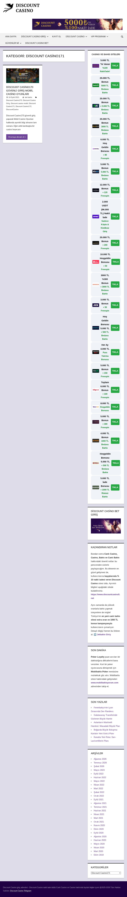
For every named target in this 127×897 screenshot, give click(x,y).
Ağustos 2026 (100, 759)
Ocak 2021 (99, 822)
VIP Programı (98, 36)
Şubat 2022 (99, 792)
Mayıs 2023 (99, 770)
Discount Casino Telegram (20, 891)
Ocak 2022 (99, 796)
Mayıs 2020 (99, 844)
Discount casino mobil (19, 103)
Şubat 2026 (99, 766)
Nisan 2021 (99, 814)
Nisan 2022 (99, 785)
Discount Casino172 (23, 106)
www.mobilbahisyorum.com (104, 682)
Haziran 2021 (100, 810)
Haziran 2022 (100, 777)
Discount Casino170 (14, 100)
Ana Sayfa (10, 36)
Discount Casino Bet (36, 43)
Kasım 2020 (99, 825)
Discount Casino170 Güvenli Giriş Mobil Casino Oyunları (19, 90)
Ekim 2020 (99, 829)
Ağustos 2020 (100, 836)
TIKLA (115, 66)
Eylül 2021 (98, 799)
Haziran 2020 (100, 840)
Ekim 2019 (99, 855)
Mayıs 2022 (99, 781)
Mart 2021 (98, 818)
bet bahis (28, 97)
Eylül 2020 (98, 833)
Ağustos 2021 (100, 803)
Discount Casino (75, 36)
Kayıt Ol (56, 36)
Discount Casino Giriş (33, 36)
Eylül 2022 (98, 774)
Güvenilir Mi (12, 43)
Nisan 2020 (99, 847)
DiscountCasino (12, 109)
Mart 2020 (98, 851)
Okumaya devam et (16, 137)
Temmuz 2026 (100, 763)
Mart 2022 (98, 788)
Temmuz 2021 (100, 807)
